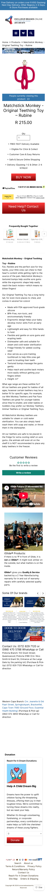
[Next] (43, 593)
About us (28, 863)
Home (5, 42)
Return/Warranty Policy (23, 869)
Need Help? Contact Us (23, 208)
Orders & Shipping (29, 878)
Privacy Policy (35, 866)
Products (15, 42)
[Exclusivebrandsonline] (23, 20)
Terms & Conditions (15, 866)
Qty (23, 133)
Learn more (40, 198)
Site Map (13, 878)
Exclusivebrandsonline (26, 885)
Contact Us (23, 872)
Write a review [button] (23, 472)
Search (17, 863)
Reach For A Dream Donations (23, 875)
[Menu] (16, 33)
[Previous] (38, 593)
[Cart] (23, 33)
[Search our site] (31, 33)
